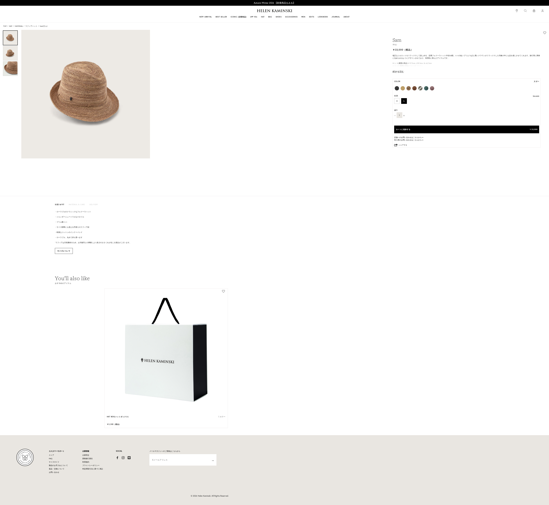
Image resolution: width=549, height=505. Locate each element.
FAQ (50, 458)
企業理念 (85, 455)
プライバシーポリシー (91, 465)
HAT (10, 26)
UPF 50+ (253, 17)
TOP (5, 26)
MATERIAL (19, 26)
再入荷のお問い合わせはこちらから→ (408, 140)
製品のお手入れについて (58, 465)
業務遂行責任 (87, 458)
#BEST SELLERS (235, 11)
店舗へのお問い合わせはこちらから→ (408, 137)
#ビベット (296, 11)
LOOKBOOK (323, 17)
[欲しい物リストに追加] (544, 32)
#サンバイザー (312, 11)
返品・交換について (56, 469)
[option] (10, 37)
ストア (51, 455)
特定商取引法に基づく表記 (92, 469)
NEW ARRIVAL (205, 17)
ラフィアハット (31, 26)
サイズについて (63, 251)
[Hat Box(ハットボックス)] (166, 350)
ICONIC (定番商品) (239, 17)
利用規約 (85, 462)
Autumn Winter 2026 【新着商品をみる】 (274, 2)
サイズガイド (54, 462)
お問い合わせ (54, 472)
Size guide (536, 96)
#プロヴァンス (253, 11)
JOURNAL (336, 17)
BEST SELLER (221, 17)
